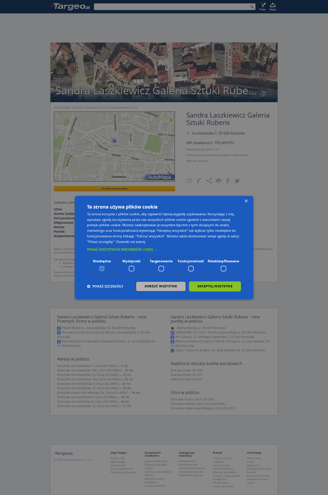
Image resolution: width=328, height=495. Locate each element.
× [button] (246, 201)
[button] (164, 250)
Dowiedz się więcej (130, 241)
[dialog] (164, 247)
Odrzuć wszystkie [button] (161, 286)
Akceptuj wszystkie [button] (215, 286)
